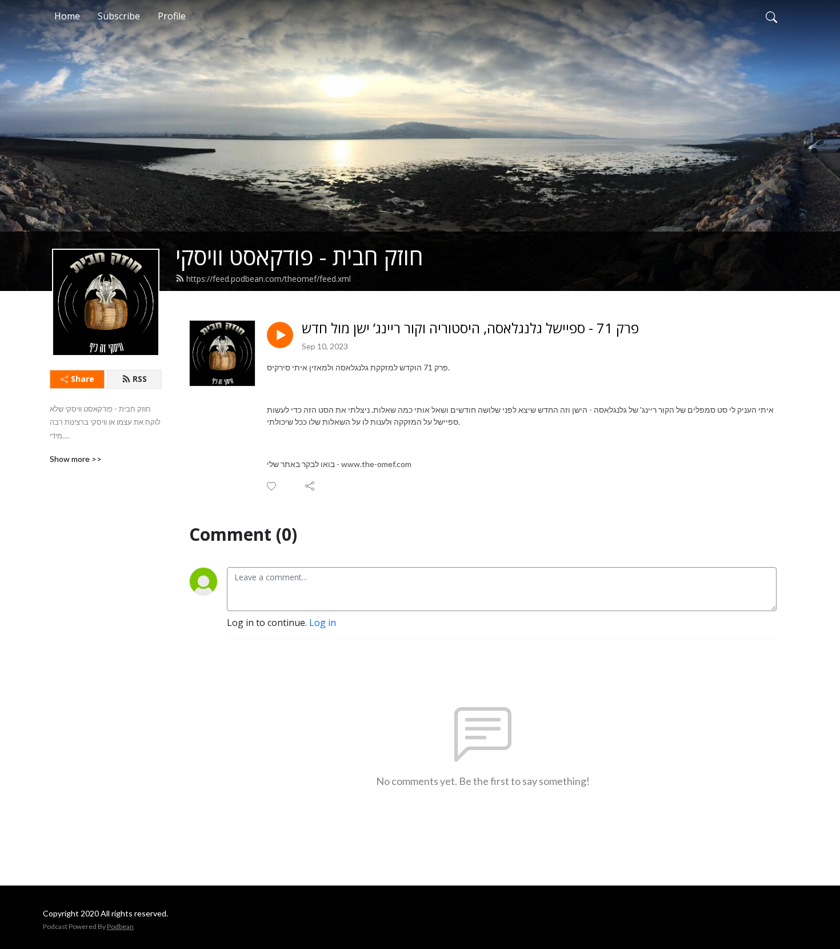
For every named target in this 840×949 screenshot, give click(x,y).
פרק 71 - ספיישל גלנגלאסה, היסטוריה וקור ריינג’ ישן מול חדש (470, 328)
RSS (140, 378)
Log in (322, 622)
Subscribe (119, 16)
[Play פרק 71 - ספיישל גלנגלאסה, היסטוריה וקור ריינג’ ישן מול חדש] (280, 335)
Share (82, 378)
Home (67, 16)
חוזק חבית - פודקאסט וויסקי (299, 256)
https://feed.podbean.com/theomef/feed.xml (268, 278)
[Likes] (272, 486)
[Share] (310, 486)
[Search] (771, 16)
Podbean (120, 926)
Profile (172, 16)
